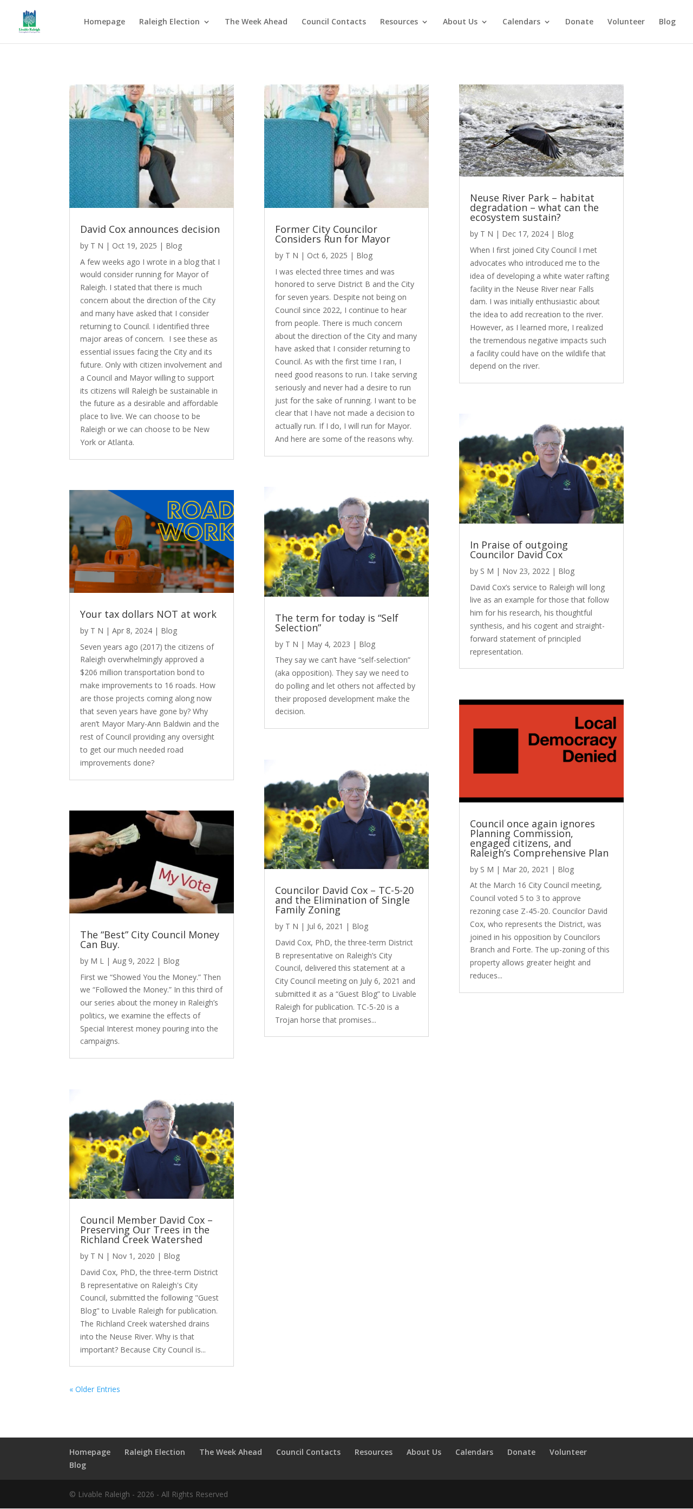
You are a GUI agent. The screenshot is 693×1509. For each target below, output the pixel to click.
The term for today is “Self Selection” (336, 622)
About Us (460, 22)
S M (487, 571)
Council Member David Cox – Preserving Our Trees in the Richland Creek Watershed (146, 1229)
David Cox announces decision (150, 229)
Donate (579, 22)
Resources (399, 22)
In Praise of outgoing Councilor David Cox (519, 549)
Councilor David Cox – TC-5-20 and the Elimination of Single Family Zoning (344, 900)
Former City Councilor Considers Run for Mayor (332, 234)
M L (97, 961)
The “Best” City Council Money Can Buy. (149, 939)
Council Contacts (334, 22)
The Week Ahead (256, 22)
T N (96, 245)
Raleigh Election (169, 22)
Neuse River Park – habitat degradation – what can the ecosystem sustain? (534, 207)
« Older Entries (94, 1389)
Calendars (521, 22)
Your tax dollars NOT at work (148, 613)
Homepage (104, 22)
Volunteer (626, 22)
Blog (667, 22)
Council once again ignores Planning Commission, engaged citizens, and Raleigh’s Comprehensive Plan (539, 838)
